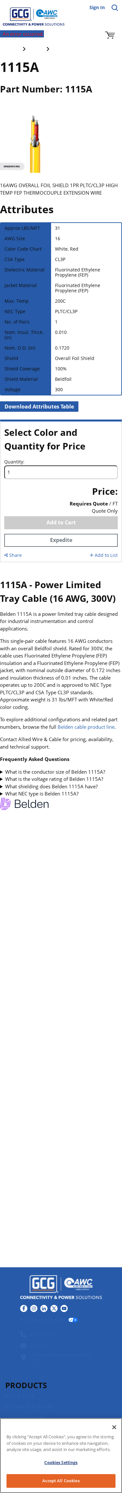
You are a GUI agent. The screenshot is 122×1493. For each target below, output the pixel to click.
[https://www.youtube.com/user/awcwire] (64, 1308)
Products (26, 1385)
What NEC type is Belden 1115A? (41, 793)
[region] (61, 1455)
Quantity (13, 461)
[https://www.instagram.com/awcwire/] (33, 1308)
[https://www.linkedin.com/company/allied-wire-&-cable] (43, 1308)
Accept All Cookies (60, 1481)
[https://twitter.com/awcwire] (54, 1308)
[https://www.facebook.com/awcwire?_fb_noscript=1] (23, 1308)
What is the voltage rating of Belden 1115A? (54, 779)
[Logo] (61, 1288)
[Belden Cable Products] (24, 804)
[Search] (115, 8)
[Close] (114, 1427)
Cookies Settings (60, 1462)
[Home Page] (29, 13)
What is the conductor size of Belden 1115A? (55, 771)
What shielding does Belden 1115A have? (51, 786)
